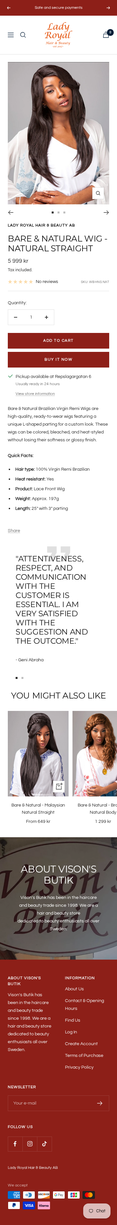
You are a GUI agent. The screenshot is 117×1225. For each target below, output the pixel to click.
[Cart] (106, 35)
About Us (74, 989)
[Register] (100, 1103)
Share (14, 530)
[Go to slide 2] (58, 212)
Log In (71, 1032)
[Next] (106, 212)
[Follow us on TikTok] (44, 1144)
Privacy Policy (79, 1067)
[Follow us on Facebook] (15, 1144)
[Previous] (10, 212)
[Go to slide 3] (64, 212)
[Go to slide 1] (53, 212)
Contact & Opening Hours (84, 1004)
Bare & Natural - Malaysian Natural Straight (38, 809)
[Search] (23, 35)
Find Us (72, 1020)
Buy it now (58, 359)
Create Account (81, 1044)
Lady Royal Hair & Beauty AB (41, 225)
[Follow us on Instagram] (29, 1144)
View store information (35, 394)
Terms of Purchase (84, 1055)
